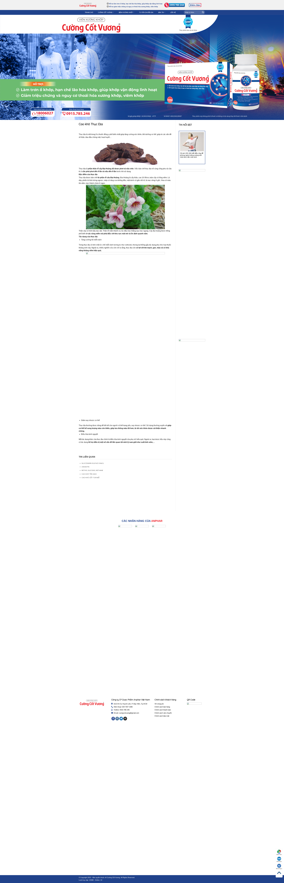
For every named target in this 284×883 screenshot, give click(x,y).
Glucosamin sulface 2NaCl (93, 463)
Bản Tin (161, 12)
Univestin (85, 467)
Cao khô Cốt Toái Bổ (90, 478)
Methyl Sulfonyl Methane (92, 470)
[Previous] (177, 146)
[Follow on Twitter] (121, 719)
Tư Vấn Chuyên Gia (146, 12)
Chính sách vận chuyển (163, 713)
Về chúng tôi (159, 704)
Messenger (279, 868)
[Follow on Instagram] (117, 719)
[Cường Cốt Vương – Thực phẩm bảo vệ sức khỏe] (88, 5)
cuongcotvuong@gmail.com (129, 713)
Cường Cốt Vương (105, 12)
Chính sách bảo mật (162, 716)
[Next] (207, 146)
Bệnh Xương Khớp (126, 12)
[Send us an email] (125, 719)
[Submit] (203, 12)
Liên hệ (173, 12)
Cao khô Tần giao (89, 474)
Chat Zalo (279, 861)
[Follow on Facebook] (113, 719)
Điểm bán (279, 854)
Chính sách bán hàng (162, 707)
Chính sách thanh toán (163, 710)
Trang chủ (89, 12)
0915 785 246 (124, 710)
